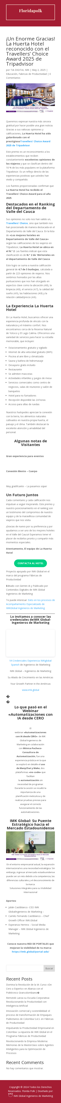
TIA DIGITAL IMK (20, 69)
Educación (11, 73)
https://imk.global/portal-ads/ (30, 951)
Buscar (49, 968)
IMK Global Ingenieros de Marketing (33, 1095)
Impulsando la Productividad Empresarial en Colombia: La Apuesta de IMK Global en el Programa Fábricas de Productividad (30, 1032)
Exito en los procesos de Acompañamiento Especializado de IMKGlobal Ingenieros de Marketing (30, 604)
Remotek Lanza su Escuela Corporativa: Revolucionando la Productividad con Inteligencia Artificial (28, 1001)
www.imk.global (30, 689)
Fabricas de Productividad (33, 73)
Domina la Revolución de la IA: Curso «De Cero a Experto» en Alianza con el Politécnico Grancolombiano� (29, 988)
